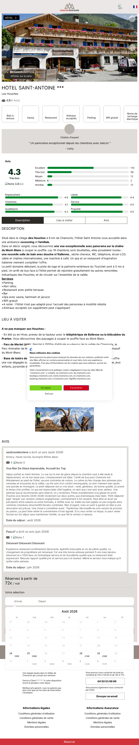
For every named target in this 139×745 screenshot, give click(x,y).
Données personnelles (36, 726)
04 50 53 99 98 (106, 681)
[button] (128, 611)
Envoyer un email (106, 696)
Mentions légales (36, 722)
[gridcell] (104, 624)
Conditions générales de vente (36, 717)
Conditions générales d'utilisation (36, 713)
